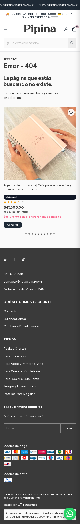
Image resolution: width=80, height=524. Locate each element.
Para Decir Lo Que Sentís (21, 379)
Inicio (7, 58)
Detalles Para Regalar (19, 394)
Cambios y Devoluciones (21, 326)
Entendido (59, 516)
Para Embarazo (15, 356)
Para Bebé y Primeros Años (23, 364)
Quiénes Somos (15, 319)
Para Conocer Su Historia (22, 371)
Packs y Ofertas (15, 349)
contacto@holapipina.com (23, 281)
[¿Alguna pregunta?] (70, 514)
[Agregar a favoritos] (71, 112)
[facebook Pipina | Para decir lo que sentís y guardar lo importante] (14, 259)
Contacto (10, 311)
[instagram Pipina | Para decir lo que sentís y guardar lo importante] (5, 259)
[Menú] (6, 30)
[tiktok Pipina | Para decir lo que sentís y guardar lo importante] (23, 259)
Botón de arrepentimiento (25, 497)
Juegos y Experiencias (20, 386)
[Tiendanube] (21, 505)
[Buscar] (72, 43)
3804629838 (13, 274)
